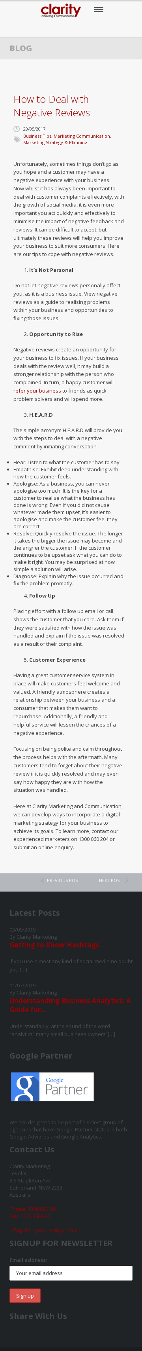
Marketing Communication (82, 136)
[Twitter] (64, 28)
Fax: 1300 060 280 (29, 1216)
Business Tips (37, 136)
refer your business (37, 390)
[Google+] (80, 28)
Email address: (28, 1260)
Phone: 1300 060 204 (33, 1208)
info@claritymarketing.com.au (44, 1230)
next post (110, 880)
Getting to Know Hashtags (54, 944)
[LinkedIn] (96, 28)
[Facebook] (47, 28)
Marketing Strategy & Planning (55, 142)
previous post (63, 880)
